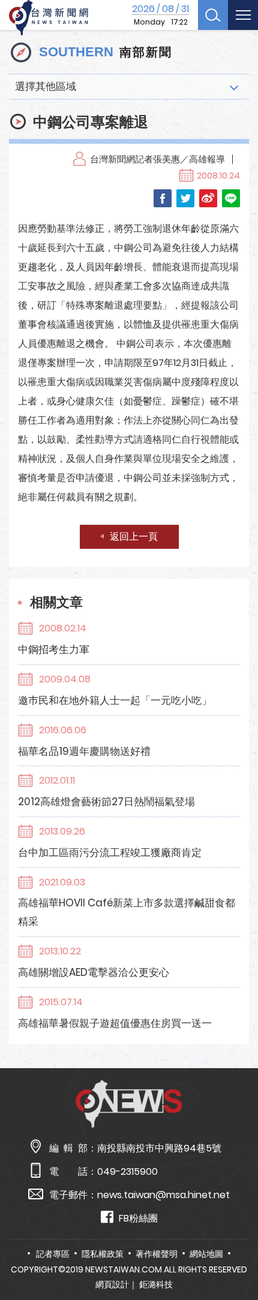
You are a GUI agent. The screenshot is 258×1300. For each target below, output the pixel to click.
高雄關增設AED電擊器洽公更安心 (93, 972)
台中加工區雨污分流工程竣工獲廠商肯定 (110, 852)
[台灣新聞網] (48, 18)
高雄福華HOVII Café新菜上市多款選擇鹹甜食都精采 (126, 912)
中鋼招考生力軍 (53, 649)
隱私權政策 (103, 1254)
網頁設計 (112, 1284)
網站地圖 (206, 1254)
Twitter (185, 198)
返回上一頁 (134, 536)
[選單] (243, 15)
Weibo (208, 198)
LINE (231, 198)
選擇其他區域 (45, 86)
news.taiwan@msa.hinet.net (163, 1195)
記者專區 (53, 1254)
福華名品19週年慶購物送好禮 (84, 751)
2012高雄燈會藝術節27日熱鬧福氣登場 (106, 801)
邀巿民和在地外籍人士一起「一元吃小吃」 (115, 700)
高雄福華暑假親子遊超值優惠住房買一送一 (115, 1023)
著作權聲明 (157, 1254)
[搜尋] (213, 15)
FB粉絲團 (138, 1218)
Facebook (163, 198)
